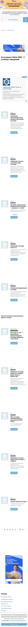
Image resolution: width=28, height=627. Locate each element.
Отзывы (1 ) (15, 214)
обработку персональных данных (14, 618)
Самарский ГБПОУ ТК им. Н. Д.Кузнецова (12, 88)
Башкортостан (4, 604)
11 (23, 529)
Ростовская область (6, 606)
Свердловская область (7, 601)
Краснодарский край (6, 608)
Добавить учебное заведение (18, 14)
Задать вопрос (14, 132)
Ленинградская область (7, 599)
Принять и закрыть (14, 624)
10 (20, 529)
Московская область (6, 597)
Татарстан (3, 610)
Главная (3, 30)
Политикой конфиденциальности (18, 620)
